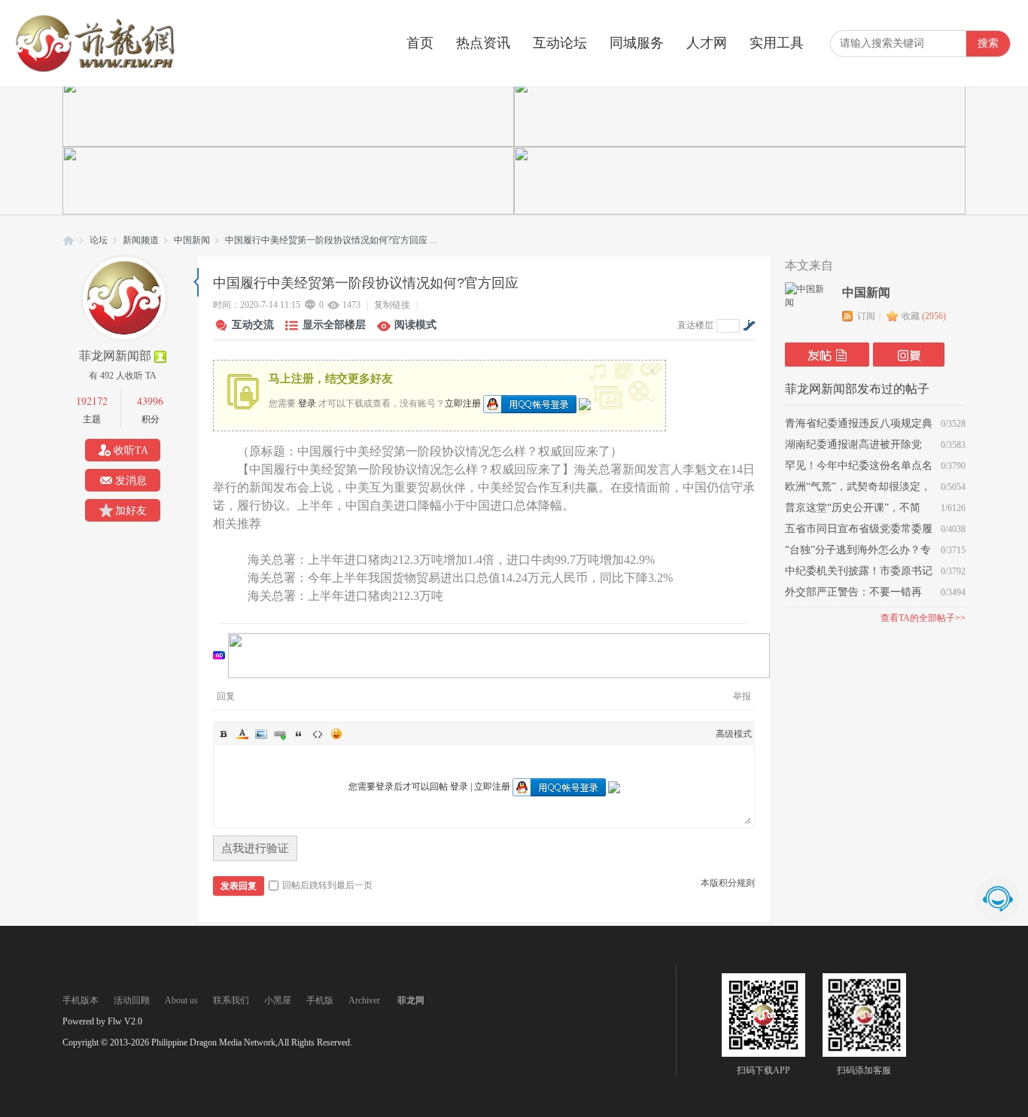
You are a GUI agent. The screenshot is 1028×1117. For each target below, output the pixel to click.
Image (261, 733)
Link (279, 733)
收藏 (924, 316)
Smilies (336, 733)
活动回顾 (132, 1000)
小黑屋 (277, 1000)
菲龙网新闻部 (115, 355)
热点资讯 (483, 42)
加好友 (131, 510)
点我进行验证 (255, 848)
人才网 (706, 42)
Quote (298, 733)
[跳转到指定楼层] (749, 325)
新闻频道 (141, 240)
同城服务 (637, 42)
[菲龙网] (94, 68)
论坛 (99, 240)
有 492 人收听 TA (123, 375)
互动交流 (253, 324)
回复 (226, 696)
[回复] (908, 354)
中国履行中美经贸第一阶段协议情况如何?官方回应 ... (330, 240)
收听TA (131, 450)
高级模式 (734, 734)
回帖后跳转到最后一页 (327, 885)
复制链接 (392, 305)
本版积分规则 (728, 883)
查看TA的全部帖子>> (923, 618)
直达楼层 (695, 325)
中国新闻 (192, 240)
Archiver (364, 1000)
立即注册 (463, 402)
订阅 (866, 316)
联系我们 (231, 1000)
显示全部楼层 (334, 324)
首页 (419, 42)
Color (242, 733)
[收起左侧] (196, 282)
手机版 (319, 1000)
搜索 (988, 43)
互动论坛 (560, 42)
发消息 (131, 480)
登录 (307, 402)
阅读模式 (415, 324)
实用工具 (777, 42)
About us (181, 1000)
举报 (742, 696)
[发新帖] (827, 354)
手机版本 (80, 1000)
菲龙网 (68, 240)
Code (317, 733)
